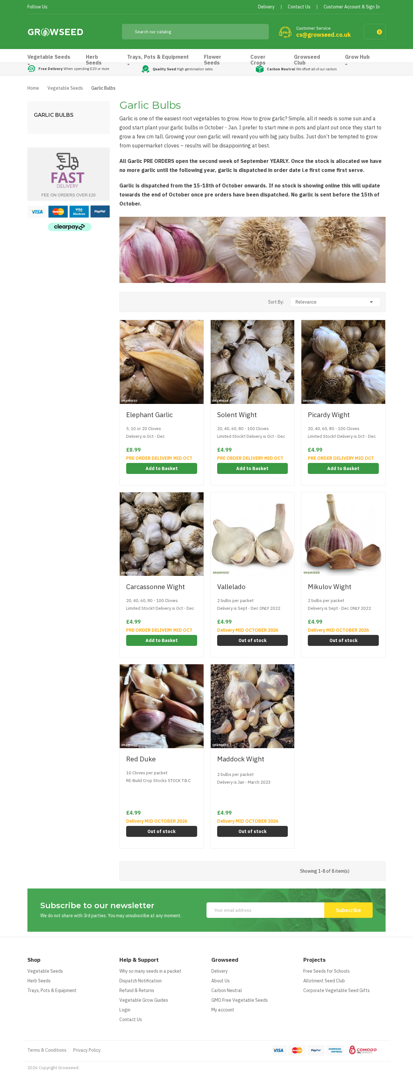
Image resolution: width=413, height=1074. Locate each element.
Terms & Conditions (46, 1050)
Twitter (67, 7)
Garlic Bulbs (54, 115)
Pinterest (78, 7)
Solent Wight (237, 414)
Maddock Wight (240, 759)
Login (124, 1010)
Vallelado (231, 586)
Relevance (335, 302)
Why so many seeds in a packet (150, 971)
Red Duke (141, 759)
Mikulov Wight (329, 586)
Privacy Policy (87, 1050)
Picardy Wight (329, 414)
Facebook (55, 7)
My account (222, 1010)
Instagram (90, 7)
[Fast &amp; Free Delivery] (68, 189)
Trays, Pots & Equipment (51, 990)
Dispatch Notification (140, 981)
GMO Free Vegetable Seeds (239, 1000)
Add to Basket (162, 468)
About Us (220, 981)
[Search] (259, 31)
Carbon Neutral (226, 990)
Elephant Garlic (149, 414)
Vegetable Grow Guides (143, 1000)
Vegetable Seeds (45, 971)
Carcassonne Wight (155, 586)
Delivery (219, 971)
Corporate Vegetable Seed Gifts (336, 990)
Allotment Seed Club (324, 981)
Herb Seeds (39, 981)
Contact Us (130, 1019)
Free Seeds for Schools (326, 971)
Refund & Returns (136, 990)
